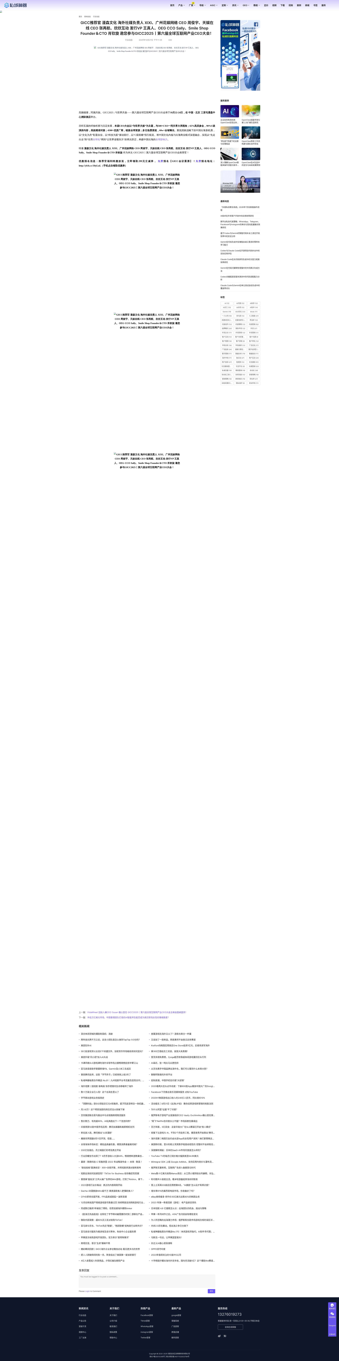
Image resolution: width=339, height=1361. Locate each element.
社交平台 (240, 366)
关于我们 (113, 1315)
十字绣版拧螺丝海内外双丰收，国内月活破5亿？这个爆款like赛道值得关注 (183, 1260)
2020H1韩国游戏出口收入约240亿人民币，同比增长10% (178, 1098)
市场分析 (227, 345)
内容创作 (227, 324)
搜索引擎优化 (241, 349)
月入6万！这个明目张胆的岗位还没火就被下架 (103, 1109)
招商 (291, 5)
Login (87, 1291)
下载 (282, 5)
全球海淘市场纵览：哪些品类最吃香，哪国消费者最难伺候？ (109, 1144)
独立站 (240, 358)
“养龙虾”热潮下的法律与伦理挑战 (229, 142)
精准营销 (240, 370)
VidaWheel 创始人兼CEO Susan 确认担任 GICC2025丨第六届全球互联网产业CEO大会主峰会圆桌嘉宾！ (137, 1012)
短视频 (240, 362)
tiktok (253, 312)
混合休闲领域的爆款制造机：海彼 (97, 1034)
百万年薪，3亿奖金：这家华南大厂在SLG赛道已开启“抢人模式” (181, 1127)
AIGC (212, 5)
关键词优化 (227, 320)
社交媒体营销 (227, 366)
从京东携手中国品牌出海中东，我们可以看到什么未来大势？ (179, 1069)
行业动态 (129, 40)
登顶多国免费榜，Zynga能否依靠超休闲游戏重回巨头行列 (178, 1057)
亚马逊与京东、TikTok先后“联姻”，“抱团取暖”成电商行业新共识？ (112, 1226)
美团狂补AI (86, 1045)
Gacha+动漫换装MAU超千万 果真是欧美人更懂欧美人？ (108, 1191)
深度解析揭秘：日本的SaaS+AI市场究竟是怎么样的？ (176, 1150)
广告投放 (227, 349)
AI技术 (254, 307)
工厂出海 (82, 1337)
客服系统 (175, 1321)
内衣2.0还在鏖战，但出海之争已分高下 (169, 1226)
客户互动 (227, 337)
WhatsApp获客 (147, 1326)
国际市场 (240, 328)
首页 (172, 5)
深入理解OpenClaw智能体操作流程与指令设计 (229, 163)
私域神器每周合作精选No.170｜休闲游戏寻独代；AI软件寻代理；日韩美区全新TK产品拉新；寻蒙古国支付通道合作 (183, 1231)
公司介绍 (113, 1321)
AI (227, 303)
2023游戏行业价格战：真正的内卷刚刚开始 (101, 1185)
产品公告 (82, 1321)
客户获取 (240, 341)
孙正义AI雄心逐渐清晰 (161, 1243)
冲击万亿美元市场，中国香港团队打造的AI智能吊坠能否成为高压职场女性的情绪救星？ (128, 1017)
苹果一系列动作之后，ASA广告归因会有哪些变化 (174, 1214)
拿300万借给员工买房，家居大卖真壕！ (170, 1051)
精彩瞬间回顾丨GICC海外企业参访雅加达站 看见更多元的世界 (110, 1249)
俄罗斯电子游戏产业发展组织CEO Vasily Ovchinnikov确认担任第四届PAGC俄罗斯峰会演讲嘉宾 (183, 1115)
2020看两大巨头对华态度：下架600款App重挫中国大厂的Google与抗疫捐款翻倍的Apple (183, 1086)
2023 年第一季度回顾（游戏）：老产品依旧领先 (173, 1202)
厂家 (191, 5)
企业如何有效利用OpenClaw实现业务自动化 (229, 121)
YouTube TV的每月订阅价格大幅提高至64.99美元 (175, 1156)
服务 (324, 5)
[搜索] (331, 5)
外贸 (254, 328)
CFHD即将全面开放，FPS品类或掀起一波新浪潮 (104, 1197)
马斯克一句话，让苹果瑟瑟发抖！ (167, 1237)
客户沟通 (253, 337)
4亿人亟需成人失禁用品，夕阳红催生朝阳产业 (103, 1260)
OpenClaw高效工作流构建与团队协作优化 (251, 142)
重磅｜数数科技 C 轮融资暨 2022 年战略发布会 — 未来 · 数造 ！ (112, 1162)
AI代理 (240, 303)
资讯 (234, 5)
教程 (255, 5)
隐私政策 (113, 1332)
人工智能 (254, 316)
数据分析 (240, 354)
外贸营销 (253, 333)
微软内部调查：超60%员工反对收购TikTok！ (102, 1220)
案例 (299, 5)
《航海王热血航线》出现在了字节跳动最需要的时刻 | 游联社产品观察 (113, 1214)
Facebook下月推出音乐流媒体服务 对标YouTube (174, 1092)
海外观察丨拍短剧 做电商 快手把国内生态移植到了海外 (107, 1086)
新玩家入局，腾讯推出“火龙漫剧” (96, 1133)
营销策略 (227, 379)
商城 (307, 5)
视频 (274, 5)
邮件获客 (175, 1337)
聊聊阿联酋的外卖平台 (161, 1074)
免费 (161, 161)
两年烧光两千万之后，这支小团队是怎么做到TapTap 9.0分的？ (111, 1039)
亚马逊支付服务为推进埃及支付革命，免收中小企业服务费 (108, 1231)
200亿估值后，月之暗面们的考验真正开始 (101, 1150)
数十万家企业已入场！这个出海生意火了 (100, 1092)
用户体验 (227, 362)
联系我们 (113, 1326)
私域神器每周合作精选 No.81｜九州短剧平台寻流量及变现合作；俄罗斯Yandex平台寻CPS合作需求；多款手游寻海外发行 (113, 1080)
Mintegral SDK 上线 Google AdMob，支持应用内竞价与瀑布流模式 (183, 1162)
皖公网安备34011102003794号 (177, 1357)
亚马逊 (240, 316)
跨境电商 (240, 379)
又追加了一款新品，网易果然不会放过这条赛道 (173, 1039)
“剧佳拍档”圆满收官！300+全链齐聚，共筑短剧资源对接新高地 (111, 1167)
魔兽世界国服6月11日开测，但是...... (98, 1138)
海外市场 (227, 358)
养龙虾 (254, 320)
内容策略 (240, 324)
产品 (180, 5)
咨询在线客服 (230, 1327)
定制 (224, 5)
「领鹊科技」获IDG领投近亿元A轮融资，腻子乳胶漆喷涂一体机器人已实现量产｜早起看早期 (113, 1103)
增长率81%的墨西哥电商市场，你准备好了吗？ (173, 1191)
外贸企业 (227, 333)
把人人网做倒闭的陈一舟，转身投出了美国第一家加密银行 (108, 1255)
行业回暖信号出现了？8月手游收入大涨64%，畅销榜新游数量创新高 (113, 1156)
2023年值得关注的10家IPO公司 (166, 1255)
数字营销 (227, 354)
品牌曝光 (227, 328)
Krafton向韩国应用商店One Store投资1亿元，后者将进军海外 (180, 1045)
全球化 (96, 139)
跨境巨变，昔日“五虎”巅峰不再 (95, 1243)
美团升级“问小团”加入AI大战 (94, 1057)
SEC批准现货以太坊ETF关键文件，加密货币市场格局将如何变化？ (112, 1051)
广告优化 (254, 345)
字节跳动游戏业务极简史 (92, 1098)
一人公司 (227, 316)
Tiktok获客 (145, 1321)
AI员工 (227, 307)
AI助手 (254, 303)
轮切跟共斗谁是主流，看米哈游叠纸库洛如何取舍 (174, 1179)
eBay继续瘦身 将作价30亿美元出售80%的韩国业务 (175, 1197)
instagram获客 (147, 1332)
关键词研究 (240, 320)
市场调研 (240, 345)
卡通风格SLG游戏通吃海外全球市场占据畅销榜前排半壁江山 (109, 1063)
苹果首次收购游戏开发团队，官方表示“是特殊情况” (105, 1237)
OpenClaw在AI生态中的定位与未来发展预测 (251, 163)
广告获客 (175, 1326)
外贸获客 (240, 333)
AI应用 (240, 307)
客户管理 (227, 341)
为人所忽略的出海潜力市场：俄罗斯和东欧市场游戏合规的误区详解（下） (183, 1220)
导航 (201, 5)
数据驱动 (253, 354)
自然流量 (240, 375)
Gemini (227, 312)
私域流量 (227, 370)
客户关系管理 (241, 337)
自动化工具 (227, 375)
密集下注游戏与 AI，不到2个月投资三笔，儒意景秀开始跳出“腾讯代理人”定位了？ (183, 1133)
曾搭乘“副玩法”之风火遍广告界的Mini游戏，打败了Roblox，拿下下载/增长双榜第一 (113, 1179)
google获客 (176, 1315)
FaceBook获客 (147, 1315)
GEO (245, 5)
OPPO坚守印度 (158, 1249)
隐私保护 (240, 383)
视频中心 (82, 1332)
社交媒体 (254, 362)
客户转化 (254, 341)
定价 (266, 5)
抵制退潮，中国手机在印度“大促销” (167, 1080)
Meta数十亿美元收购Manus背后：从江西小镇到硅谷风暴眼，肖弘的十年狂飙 (183, 1173)
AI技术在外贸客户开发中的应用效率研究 (237, 216)
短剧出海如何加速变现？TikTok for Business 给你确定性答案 (110, 1173)
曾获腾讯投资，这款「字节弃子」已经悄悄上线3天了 (106, 1074)
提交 (211, 1291)
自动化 (254, 370)
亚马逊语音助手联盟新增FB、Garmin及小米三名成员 (106, 1069)
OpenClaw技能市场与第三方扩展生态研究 (251, 121)
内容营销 (254, 324)
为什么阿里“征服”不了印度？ (164, 1109)
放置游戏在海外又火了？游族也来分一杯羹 (171, 1034)
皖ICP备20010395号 (157, 1357)
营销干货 (82, 1326)
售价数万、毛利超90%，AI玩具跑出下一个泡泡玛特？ (106, 1121)
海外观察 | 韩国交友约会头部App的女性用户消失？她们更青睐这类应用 (183, 1138)
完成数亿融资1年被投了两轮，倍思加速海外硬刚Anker (106, 1208)
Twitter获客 (145, 1337)
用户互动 (254, 358)
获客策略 (254, 375)
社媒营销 (254, 366)
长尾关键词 (227, 383)
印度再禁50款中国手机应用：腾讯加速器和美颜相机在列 (107, 1127)
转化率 (254, 379)
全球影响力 (162, 139)
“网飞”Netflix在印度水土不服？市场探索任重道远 (174, 1121)
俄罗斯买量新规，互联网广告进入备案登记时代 (173, 1167)
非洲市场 (253, 383)
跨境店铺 (175, 1332)
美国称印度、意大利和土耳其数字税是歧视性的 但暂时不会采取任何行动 (183, 1144)
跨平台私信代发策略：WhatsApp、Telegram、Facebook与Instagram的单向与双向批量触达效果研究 (240, 224)
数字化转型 (254, 349)
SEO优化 (240, 312)
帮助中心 (113, 1337)
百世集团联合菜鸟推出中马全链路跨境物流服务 (103, 1115)
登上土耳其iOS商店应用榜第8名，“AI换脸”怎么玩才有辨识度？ (180, 1185)
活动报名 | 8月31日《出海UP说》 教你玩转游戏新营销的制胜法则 (182, 1103)
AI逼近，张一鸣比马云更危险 (165, 1063)
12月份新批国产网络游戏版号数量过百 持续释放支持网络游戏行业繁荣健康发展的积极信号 (113, 1202)
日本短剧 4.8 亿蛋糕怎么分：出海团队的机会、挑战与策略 (178, 1208)
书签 (315, 5)
